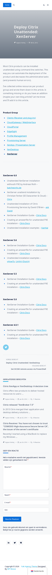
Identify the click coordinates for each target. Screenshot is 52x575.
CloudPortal (12, 127)
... (22, 393)
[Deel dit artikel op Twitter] (6, 347)
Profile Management (17, 136)
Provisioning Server (16, 140)
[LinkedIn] (8, 543)
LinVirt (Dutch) (23, 261)
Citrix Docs (41, 215)
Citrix (9, 199)
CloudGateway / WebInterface (21, 122)
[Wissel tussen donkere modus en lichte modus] (44, 5)
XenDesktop (13, 149)
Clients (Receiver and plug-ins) (21, 118)
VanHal (44, 227)
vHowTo (11, 261)
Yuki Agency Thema (29, 566)
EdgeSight (12, 131)
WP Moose (11, 569)
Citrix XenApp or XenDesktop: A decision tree (25, 386)
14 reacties (36, 442)
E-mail (8, 502)
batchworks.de (14, 187)
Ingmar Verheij (20, 43)
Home (7, 5)
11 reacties (36, 399)
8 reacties (36, 418)
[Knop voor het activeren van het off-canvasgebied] (48, 5)
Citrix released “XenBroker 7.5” (18, 404)
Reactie (8, 467)
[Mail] (21, 543)
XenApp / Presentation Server (21, 145)
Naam (7, 495)
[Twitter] (14, 543)
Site (6, 510)
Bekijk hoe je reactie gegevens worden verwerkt (23, 530)
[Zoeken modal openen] (14, 5)
